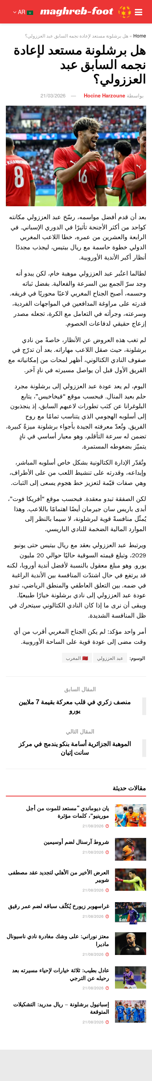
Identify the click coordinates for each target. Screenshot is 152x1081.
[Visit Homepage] (85, 11)
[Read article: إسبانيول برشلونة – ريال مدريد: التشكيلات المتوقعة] (130, 1011)
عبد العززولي (110, 657)
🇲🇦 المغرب (77, 657)
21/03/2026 (53, 95)
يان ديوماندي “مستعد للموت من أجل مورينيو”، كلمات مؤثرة (67, 812)
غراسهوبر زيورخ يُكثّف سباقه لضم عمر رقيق (58, 906)
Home (139, 35)
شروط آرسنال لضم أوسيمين (76, 841)
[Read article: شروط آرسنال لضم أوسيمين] (130, 849)
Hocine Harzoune (104, 95)
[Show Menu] (138, 11)
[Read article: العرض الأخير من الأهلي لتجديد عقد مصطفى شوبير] (130, 879)
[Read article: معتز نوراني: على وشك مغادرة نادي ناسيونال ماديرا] (130, 943)
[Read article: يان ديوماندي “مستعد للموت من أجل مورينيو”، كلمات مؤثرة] (130, 815)
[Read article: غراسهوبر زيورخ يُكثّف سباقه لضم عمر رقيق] (130, 913)
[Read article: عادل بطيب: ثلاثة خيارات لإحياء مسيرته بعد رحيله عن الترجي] (130, 977)
